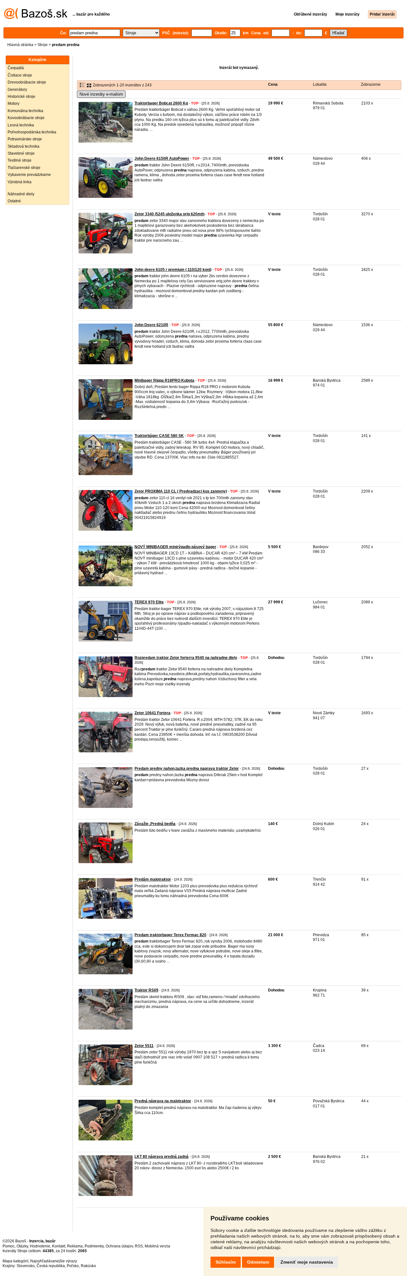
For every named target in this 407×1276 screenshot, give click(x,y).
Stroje (43, 45)
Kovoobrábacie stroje (26, 118)
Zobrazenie (371, 84)
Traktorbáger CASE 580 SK (159, 435)
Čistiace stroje (20, 75)
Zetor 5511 (144, 1046)
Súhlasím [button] (226, 1262)
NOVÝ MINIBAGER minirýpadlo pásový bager (175, 547)
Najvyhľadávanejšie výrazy (53, 1261)
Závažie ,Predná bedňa (155, 824)
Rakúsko (88, 1266)
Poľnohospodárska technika (32, 132)
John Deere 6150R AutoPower (162, 158)
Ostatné (14, 201)
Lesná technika (21, 125)
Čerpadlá (16, 68)
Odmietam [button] (258, 1262)
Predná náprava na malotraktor (163, 1101)
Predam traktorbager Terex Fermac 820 (170, 935)
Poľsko (73, 1266)
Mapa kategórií (15, 1261)
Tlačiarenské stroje (24, 167)
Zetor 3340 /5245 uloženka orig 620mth (169, 214)
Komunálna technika (25, 111)
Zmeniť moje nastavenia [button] (306, 1262)
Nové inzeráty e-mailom (101, 94)
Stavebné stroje (21, 153)
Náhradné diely (21, 194)
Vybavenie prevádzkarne (29, 174)
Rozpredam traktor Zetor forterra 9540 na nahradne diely (186, 657)
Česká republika (51, 1266)
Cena (273, 84)
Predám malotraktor (153, 879)
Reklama (75, 1246)
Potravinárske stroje (25, 139)
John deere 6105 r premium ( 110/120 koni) (173, 269)
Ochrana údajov (119, 1246)
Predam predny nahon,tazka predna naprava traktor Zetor (187, 768)
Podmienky (94, 1246)
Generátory (17, 89)
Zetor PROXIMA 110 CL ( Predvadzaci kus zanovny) (181, 491)
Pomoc (9, 1246)
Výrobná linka (19, 182)
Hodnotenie (40, 1246)
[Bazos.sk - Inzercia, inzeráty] (35, 18)
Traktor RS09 (146, 990)
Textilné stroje (19, 160)
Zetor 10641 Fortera (152, 713)
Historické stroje (21, 96)
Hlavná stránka (20, 45)
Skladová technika (23, 146)
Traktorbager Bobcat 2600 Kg (161, 103)
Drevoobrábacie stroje (27, 82)
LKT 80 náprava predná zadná (162, 1156)
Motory (13, 103)
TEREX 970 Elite (149, 602)
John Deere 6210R (151, 325)
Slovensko (26, 1266)
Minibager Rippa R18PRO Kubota (164, 380)
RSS (139, 1246)
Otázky (22, 1246)
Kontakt (58, 1246)
